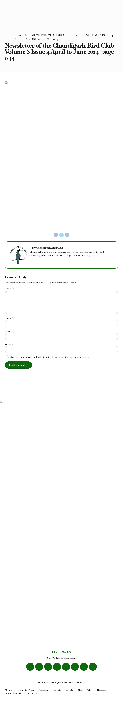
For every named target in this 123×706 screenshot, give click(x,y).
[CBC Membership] (93, 667)
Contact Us (32, 693)
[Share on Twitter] (61, 235)
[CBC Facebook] (30, 667)
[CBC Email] (75, 667)
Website (9, 344)
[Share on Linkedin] (67, 235)
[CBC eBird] (66, 667)
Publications (43, 690)
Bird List (57, 690)
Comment (11, 288)
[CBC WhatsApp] (57, 667)
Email (8, 331)
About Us (9, 690)
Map (80, 690)
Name (9, 318)
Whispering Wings (26, 690)
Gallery (89, 690)
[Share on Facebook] (56, 235)
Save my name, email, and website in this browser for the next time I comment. (50, 356)
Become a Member (13, 693)
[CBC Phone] (84, 667)
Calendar (70, 690)
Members (101, 690)
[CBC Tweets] (39, 667)
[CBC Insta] (48, 667)
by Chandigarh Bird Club (47, 247)
